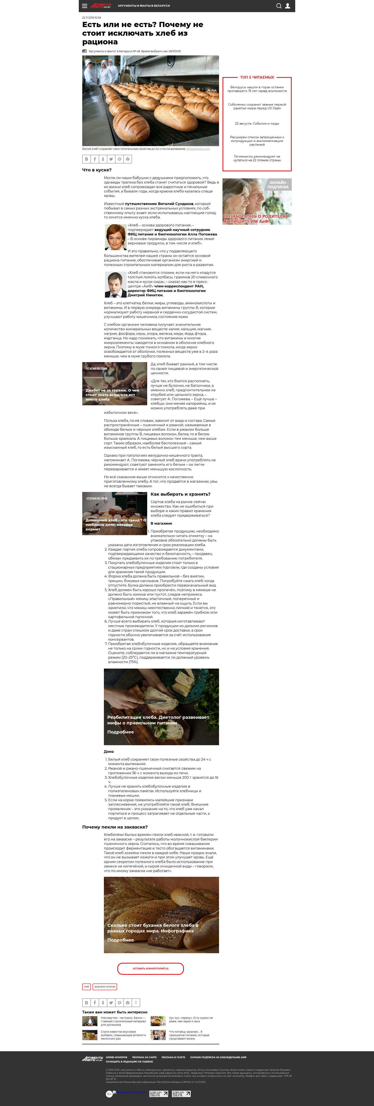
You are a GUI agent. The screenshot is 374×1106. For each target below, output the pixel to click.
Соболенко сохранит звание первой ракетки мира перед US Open (257, 106)
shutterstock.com (198, 148)
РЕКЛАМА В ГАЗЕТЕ (173, 1057)
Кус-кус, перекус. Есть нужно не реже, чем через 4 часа (191, 1019)
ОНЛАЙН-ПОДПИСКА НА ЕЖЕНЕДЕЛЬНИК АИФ (218, 1057)
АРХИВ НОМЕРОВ (116, 1057)
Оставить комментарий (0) (151, 968)
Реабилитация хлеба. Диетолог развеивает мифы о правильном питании (158, 720)
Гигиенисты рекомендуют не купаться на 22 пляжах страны (257, 158)
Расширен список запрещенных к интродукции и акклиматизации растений (257, 141)
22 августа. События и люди (257, 124)
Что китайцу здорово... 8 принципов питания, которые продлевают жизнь (189, 1035)
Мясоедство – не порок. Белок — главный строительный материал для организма (123, 1021)
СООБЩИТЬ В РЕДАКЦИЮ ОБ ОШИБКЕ (129, 1061)
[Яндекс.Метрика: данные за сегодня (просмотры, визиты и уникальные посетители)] (129, 1092)
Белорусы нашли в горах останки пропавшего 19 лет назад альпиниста (257, 89)
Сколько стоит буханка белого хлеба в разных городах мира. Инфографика (152, 928)
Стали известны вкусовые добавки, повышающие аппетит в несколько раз (123, 1035)
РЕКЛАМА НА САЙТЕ (144, 1057)
